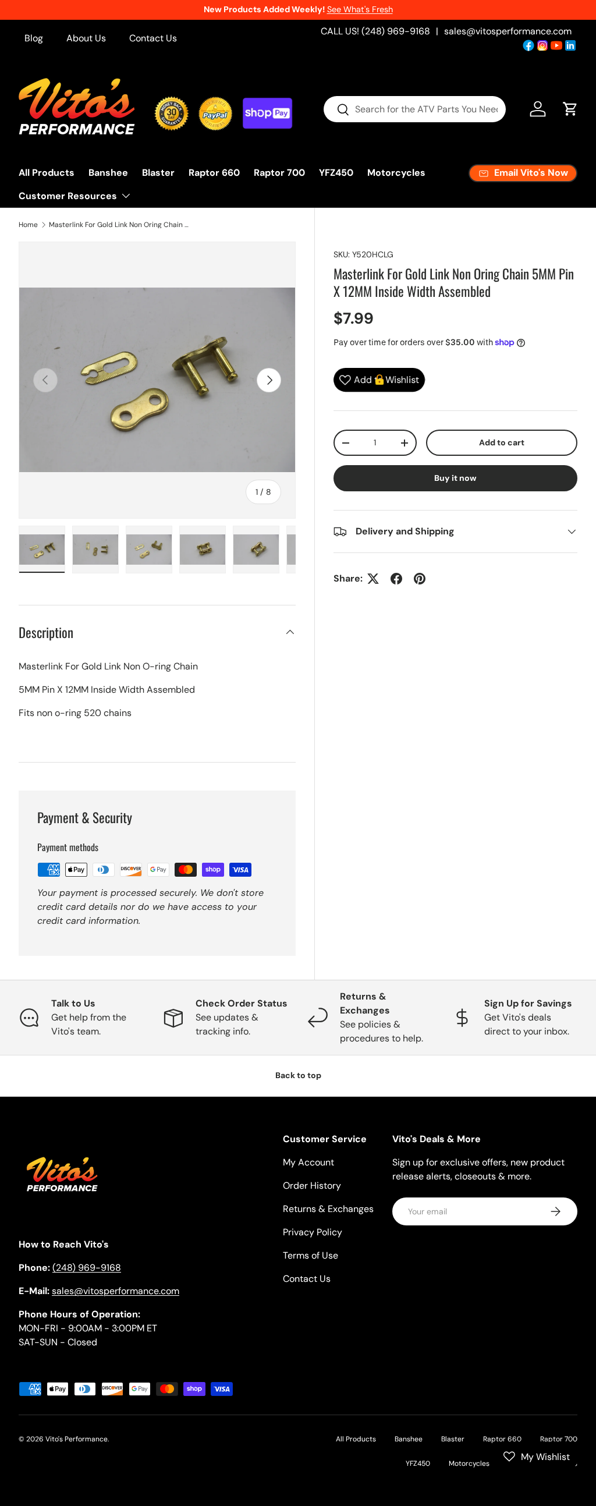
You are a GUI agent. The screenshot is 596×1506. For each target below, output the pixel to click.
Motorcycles (396, 172)
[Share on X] (373, 578)
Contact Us (153, 38)
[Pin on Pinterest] (419, 578)
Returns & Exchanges (328, 1209)
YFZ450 (336, 172)
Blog (33, 38)
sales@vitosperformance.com (508, 31)
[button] (570, 109)
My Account (308, 1162)
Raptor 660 (214, 172)
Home (28, 224)
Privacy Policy (312, 1232)
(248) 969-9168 (86, 1268)
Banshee (108, 172)
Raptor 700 (279, 172)
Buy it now (455, 478)
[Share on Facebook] (396, 578)
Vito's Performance (76, 1439)
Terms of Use (310, 1255)
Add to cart (501, 442)
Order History (312, 1185)
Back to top (298, 1075)
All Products (46, 172)
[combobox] (415, 109)
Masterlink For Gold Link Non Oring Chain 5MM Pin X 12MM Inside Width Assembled (119, 224)
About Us (86, 38)
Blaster (158, 172)
